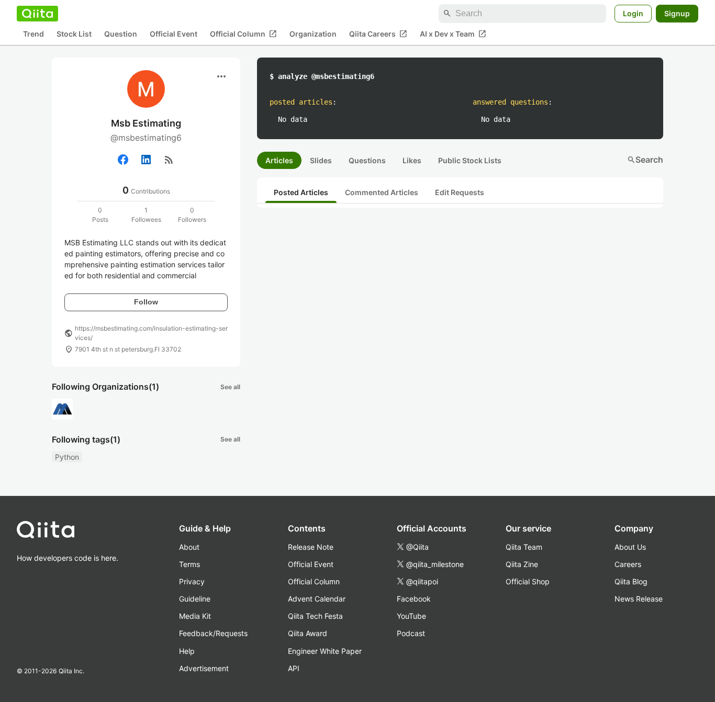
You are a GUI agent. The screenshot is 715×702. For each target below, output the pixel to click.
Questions (367, 160)
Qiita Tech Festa (315, 616)
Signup (677, 13)
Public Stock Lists (469, 160)
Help (187, 651)
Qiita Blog (631, 581)
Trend (33, 34)
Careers (628, 564)
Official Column (243, 34)
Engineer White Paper (325, 651)
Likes (412, 160)
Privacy (192, 581)
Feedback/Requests (213, 633)
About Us (630, 546)
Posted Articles (301, 192)
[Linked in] (146, 159)
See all (230, 387)
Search (645, 159)
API (293, 668)
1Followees (146, 214)
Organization (313, 34)
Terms (189, 564)
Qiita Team (524, 546)
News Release (639, 598)
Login (633, 13)
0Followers (192, 214)
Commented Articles (381, 192)
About (189, 546)
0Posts (100, 214)
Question (120, 34)
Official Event (173, 34)
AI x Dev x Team (453, 34)
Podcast (411, 633)
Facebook (414, 598)
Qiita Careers (378, 34)
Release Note (310, 546)
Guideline (194, 598)
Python (67, 456)
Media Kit (195, 616)
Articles (279, 160)
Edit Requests (459, 192)
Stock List (74, 34)
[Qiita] (37, 13)
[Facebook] (123, 159)
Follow (146, 302)
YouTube (411, 616)
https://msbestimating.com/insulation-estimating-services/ (151, 333)
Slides (321, 160)
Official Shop (528, 581)
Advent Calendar (316, 598)
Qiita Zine (522, 564)
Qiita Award (307, 633)
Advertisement (204, 668)
